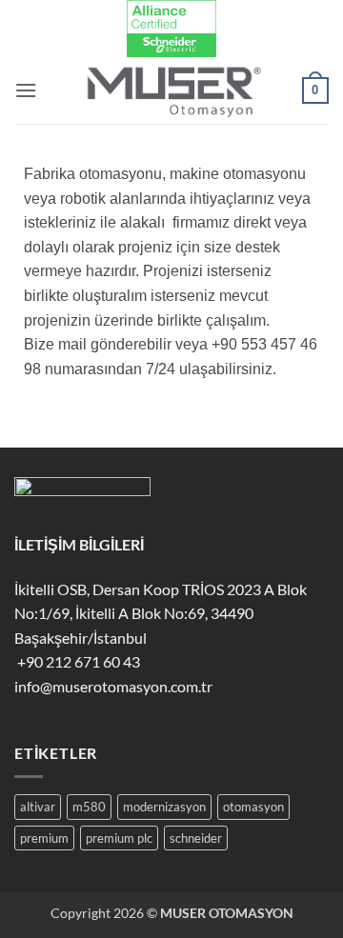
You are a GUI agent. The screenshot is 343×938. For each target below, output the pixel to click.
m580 (89, 806)
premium (44, 838)
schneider (196, 838)
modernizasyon (164, 806)
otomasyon (253, 806)
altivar (37, 806)
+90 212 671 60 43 (77, 661)
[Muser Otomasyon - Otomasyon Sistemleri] (171, 90)
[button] (25, 90)
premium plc (119, 838)
